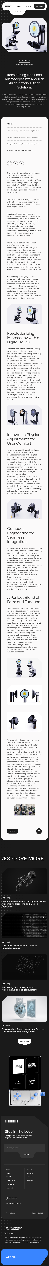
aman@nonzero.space (13, 1203)
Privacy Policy (10, 1213)
